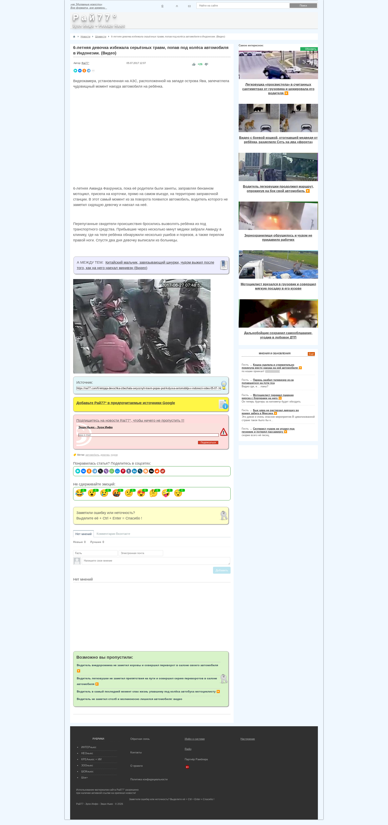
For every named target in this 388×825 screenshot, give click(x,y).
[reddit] (157, 471)
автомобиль (92, 454)
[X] (100, 471)
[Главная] (74, 36)
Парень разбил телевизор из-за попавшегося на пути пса (268, 381)
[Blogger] (145, 471)
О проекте (136, 765)
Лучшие (95, 542)
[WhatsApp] (111, 471)
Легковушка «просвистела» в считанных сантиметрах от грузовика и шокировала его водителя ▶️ (278, 89)
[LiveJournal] (140, 471)
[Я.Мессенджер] (75, 70)
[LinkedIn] (134, 471)
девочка (105, 454)
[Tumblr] (128, 471)
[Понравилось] (194, 64)
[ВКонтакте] (80, 70)
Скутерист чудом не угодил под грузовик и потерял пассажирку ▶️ (268, 430)
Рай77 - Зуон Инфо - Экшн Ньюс (95, 804)
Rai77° (85, 63)
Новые (78, 542)
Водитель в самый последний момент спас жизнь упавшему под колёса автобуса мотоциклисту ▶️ (148, 691)
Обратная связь (140, 738)
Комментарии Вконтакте (113, 533)
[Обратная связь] (189, 6)
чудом (114, 454)
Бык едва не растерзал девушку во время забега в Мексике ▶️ (270, 412)
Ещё (311, 354)
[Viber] (106, 471)
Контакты (136, 752)
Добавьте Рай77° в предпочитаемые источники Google (125, 403)
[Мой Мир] (117, 471)
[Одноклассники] (84, 70)
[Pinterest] (123, 471)
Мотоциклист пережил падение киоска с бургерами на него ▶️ (268, 397)
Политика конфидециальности (149, 779)
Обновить (310, 49)
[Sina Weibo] (162, 471)
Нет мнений (83, 534)
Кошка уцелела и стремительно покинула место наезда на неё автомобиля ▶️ (272, 366)
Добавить (222, 570)
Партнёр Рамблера (196, 759)
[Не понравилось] (206, 64)
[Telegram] (89, 70)
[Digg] (151, 471)
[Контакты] (177, 6)
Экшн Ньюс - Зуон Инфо (95, 427)
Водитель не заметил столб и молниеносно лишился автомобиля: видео (129, 699)
